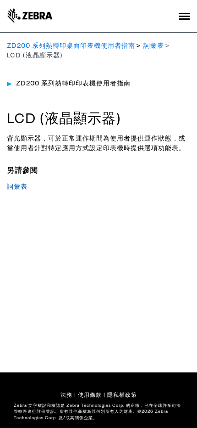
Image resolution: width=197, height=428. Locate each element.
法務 (66, 395)
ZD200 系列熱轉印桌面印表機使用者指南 (71, 46)
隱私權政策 (122, 395)
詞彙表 (153, 46)
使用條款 (90, 395)
